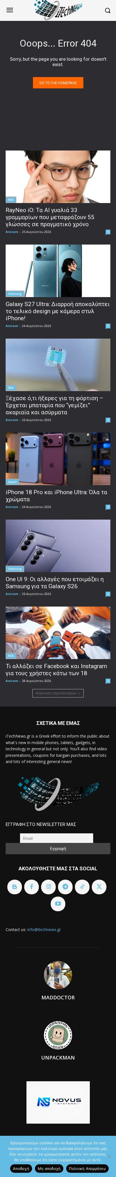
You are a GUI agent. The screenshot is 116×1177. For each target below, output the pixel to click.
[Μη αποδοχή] (109, 1156)
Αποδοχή (21, 1168)
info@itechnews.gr (44, 929)
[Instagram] (48, 887)
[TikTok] (82, 887)
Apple (12, 482)
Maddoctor (58, 997)
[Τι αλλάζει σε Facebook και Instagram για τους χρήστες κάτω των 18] (58, 633)
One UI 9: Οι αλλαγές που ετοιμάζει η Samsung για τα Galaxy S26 (55, 583)
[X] (99, 887)
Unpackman (58, 1057)
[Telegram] (65, 887)
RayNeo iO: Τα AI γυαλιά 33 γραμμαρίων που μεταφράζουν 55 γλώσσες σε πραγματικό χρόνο (50, 217)
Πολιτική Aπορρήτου (87, 1168)
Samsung (15, 294)
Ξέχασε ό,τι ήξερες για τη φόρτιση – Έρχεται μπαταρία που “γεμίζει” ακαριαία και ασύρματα (54, 405)
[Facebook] (31, 887)
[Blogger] (14, 887)
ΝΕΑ (11, 200)
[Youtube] (58, 904)
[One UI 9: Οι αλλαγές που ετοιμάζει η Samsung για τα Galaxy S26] (58, 546)
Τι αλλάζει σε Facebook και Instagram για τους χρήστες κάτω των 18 (56, 670)
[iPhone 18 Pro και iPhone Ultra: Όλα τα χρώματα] (58, 459)
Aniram (12, 232)
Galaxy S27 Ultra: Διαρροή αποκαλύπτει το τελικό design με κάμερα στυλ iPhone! (58, 311)
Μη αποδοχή (49, 1168)
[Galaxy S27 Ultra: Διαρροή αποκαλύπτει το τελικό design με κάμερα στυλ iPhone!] (58, 271)
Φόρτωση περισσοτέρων (56, 693)
